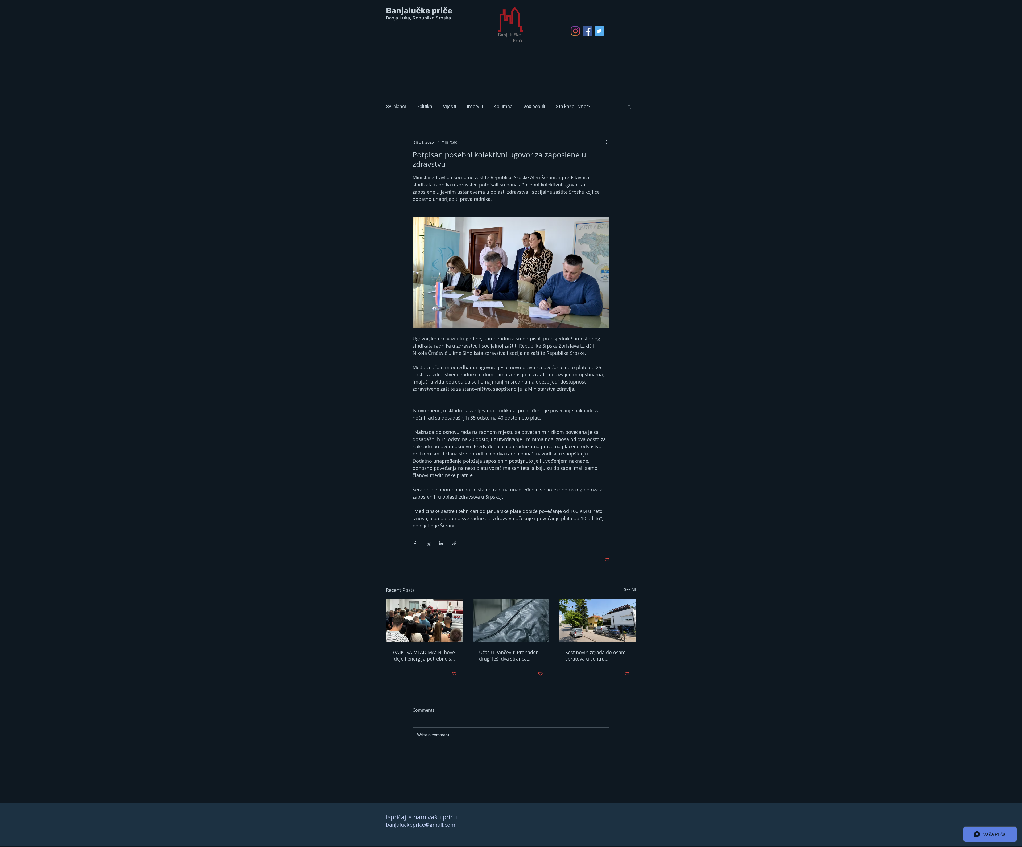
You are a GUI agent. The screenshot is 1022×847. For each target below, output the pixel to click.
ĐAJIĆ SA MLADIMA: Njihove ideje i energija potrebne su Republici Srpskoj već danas (424, 655)
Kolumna (503, 106)
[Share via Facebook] (415, 543)
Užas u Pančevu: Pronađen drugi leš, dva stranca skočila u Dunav (509, 655)
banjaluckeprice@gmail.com (420, 824)
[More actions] (606, 142)
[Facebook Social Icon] (587, 31)
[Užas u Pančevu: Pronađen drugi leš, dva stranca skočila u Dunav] (511, 620)
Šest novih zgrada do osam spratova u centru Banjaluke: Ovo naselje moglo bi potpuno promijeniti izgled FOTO (595, 655)
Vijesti (449, 106)
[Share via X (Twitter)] (428, 543)
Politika (424, 106)
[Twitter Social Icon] (599, 31)
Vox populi (534, 106)
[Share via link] (454, 543)
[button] (629, 106)
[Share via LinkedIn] (441, 543)
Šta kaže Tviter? (573, 106)
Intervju (475, 106)
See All (630, 589)
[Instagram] (575, 31)
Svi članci (396, 106)
